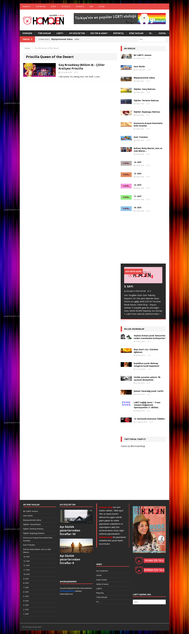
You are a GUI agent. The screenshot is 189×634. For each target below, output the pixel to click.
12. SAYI (137, 185)
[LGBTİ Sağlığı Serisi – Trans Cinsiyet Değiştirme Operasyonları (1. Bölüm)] (126, 404)
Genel (98, 575)
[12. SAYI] (126, 186)
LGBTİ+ (60, 33)
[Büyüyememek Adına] (126, 79)
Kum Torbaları (141, 137)
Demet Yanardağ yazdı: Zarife (148, 391)
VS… (151, 33)
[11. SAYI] (126, 198)
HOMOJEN (27, 33)
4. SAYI (26, 600)
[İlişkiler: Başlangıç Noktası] (126, 113)
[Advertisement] (141, 242)
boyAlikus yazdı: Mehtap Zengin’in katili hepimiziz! (146, 364)
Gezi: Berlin (139, 66)
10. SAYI (137, 207)
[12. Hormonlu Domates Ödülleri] (126, 420)
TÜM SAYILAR (41, 6)
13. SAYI (137, 173)
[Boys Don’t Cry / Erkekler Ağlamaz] (126, 351)
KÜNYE (53, 6)
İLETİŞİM (102, 6)
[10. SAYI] (126, 209)
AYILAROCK (80, 6)
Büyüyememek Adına (144, 77)
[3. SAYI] (143, 281)
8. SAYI (26, 583)
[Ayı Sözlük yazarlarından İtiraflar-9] (76, 551)
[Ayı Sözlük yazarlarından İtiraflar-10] (76, 522)
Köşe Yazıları (136, 33)
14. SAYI (137, 162)
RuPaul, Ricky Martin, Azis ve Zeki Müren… (148, 149)
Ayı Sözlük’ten (77, 33)
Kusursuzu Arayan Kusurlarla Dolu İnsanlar (148, 124)
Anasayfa (26, 6)
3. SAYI (128, 286)
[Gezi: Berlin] (126, 68)
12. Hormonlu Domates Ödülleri (149, 418)
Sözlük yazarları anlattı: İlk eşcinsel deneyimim (147, 378)
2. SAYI (26, 609)
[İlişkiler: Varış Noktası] (126, 91)
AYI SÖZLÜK (66, 6)
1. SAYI (26, 614)
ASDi (91, 6)
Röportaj (118, 33)
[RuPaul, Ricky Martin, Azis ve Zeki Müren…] (126, 150)
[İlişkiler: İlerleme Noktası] (126, 102)
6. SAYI (26, 592)
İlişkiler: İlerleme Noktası (146, 100)
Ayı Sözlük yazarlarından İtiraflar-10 (70, 530)
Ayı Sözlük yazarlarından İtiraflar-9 (70, 559)
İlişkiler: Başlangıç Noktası (147, 111)
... (161, 314)
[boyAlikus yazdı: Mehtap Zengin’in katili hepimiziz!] (126, 365)
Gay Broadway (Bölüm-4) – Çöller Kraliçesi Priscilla (82, 66)
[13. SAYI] (126, 175)
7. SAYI (26, 587)
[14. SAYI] (126, 164)
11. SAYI (137, 196)
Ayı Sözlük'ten (102, 571)
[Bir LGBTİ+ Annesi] (126, 57)
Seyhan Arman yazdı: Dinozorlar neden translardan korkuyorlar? (149, 336)
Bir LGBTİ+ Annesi (142, 55)
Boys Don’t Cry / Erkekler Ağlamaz (146, 350)
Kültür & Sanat (99, 33)
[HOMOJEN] (43, 20)
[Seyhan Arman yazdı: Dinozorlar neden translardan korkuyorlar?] (126, 337)
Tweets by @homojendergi (133, 446)
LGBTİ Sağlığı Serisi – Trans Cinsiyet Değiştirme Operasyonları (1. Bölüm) (147, 405)
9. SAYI (26, 578)
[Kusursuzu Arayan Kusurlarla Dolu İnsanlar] (126, 125)
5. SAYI (26, 596)
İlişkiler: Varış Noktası (144, 89)
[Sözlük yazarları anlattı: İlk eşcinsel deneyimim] (126, 379)
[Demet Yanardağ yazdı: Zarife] (126, 393)
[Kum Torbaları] (126, 139)
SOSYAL (162, 33)
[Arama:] (152, 39)
